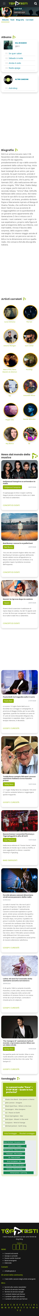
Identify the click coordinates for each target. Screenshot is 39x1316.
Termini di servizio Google (14, 1292)
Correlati (29, 20)
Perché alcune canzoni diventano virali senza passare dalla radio (18, 896)
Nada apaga (14, 68)
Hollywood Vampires (12, 487)
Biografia (20, 20)
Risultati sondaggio (27, 1133)
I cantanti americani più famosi (16, 1299)
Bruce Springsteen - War (14, 1116)
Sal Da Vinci (8, 1049)
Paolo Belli (8, 701)
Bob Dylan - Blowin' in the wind (16, 1119)
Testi (12, 20)
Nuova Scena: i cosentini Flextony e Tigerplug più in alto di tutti (18, 835)
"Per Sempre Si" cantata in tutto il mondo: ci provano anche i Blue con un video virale (19, 1043)
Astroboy (13, 88)
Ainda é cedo (15, 63)
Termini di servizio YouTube (15, 1289)
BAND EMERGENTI (10, 860)
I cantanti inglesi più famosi (15, 1296)
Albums (5, 20)
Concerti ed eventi (11, 1253)
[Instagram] (21, 1247)
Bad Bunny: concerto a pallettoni (18, 543)
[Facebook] (14, 1247)
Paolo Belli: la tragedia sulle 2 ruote (19, 697)
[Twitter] (25, 1247)
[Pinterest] (18, 1247)
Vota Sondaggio (10, 1133)
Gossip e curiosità (11, 1256)
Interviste (8, 1263)
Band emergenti (11, 1260)
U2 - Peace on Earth (12, 1113)
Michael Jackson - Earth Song (15, 1126)
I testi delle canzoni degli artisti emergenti (20, 1279)
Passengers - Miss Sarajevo (15, 1109)
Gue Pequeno (9, 840)
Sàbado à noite (16, 58)
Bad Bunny (8, 547)
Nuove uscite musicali (13, 1258)
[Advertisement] (19, 28)
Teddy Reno (8, 784)
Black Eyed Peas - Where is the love (18, 1106)
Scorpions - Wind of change (15, 1122)
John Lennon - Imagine (13, 1103)
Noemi (6, 603)
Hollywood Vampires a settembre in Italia (19, 482)
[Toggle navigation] (4, 3)
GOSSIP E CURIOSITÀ (11, 728)
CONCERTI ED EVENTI (11, 505)
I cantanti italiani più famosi (15, 1294)
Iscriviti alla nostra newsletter (15, 1287)
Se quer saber (15, 53)
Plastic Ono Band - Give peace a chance (19, 1099)
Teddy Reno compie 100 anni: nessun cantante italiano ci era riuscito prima (19, 778)
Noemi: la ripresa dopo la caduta (18, 599)
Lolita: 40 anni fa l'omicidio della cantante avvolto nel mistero (17, 980)
